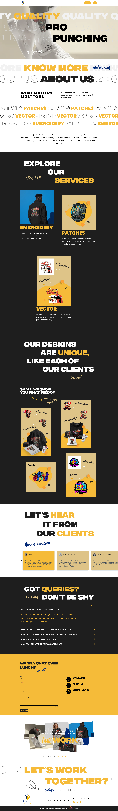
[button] (21, 560)
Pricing (63, 2)
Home (36, 2)
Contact (22, 688)
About (42, 2)
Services (49, 2)
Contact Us (70, 2)
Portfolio (57, 2)
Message (22, 695)
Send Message (24, 710)
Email (21, 682)
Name (21, 676)
